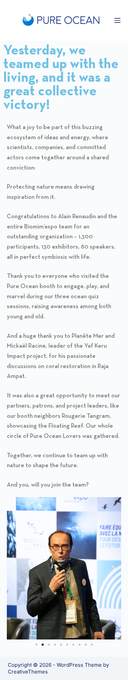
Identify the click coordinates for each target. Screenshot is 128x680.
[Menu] (117, 20)
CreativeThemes (28, 671)
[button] (14, 568)
